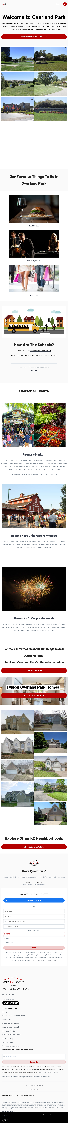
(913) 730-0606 (27, 884)
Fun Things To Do (34, 261)
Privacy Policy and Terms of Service (44, 960)
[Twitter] (6, 995)
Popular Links (7, 1042)
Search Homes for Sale (11, 1027)
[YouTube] (13, 995)
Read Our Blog (7, 1038)
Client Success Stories (10, 1023)
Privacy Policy (34, 1089)
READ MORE (34, 370)
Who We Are (6, 1019)
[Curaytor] (10, 1004)
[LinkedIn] (9, 995)
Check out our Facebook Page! (14, 1016)
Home (4, 1012)
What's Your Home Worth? (12, 1035)
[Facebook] (3, 995)
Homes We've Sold (9, 1031)
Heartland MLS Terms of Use (8, 1111)
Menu (58, 4)
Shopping (34, 295)
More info (4, 1115)
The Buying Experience (11, 1046)
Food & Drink (34, 226)
